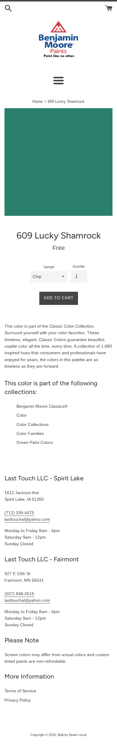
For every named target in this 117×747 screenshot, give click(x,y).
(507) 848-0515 (19, 593)
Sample (49, 267)
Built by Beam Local (72, 735)
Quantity (79, 266)
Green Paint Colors (34, 442)
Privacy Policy (17, 700)
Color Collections (32, 424)
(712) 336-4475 (19, 512)
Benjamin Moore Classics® (42, 406)
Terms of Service (20, 690)
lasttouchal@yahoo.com (27, 519)
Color (21, 415)
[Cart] (108, 7)
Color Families (30, 433)
